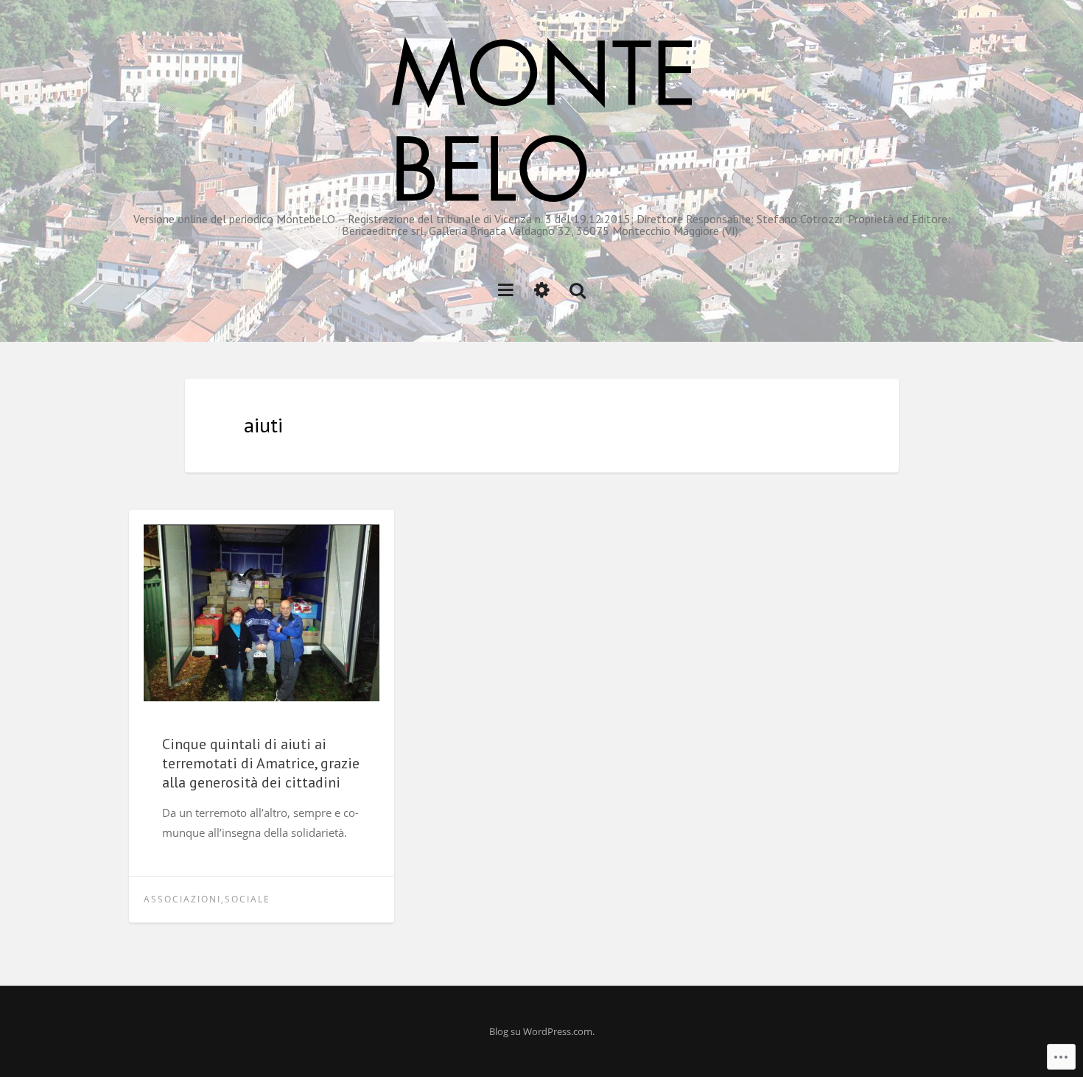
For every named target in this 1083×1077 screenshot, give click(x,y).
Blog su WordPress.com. (542, 1031)
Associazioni (182, 899)
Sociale (247, 899)
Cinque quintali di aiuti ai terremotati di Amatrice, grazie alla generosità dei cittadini (261, 763)
